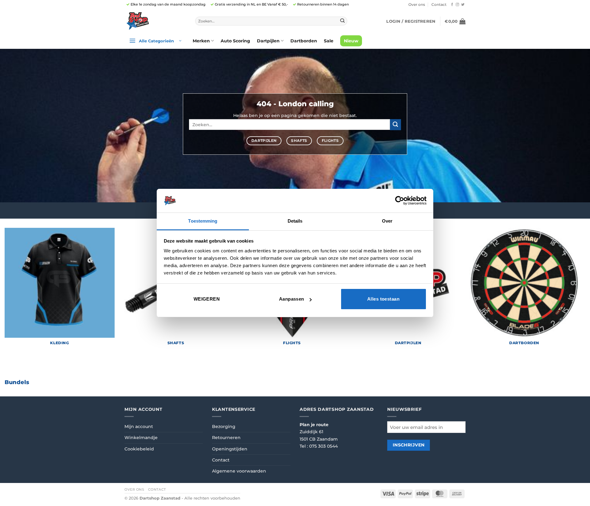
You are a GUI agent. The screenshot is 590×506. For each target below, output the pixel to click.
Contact (438, 4)
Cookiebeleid (139, 449)
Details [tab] (295, 221)
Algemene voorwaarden (239, 471)
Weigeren (207, 299)
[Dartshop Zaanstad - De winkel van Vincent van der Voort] (155, 21)
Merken (201, 41)
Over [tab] (387, 221)
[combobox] (271, 21)
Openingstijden (229, 449)
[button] (410, 21)
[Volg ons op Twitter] (463, 4)
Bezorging (223, 426)
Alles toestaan (383, 299)
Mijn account (138, 426)
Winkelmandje (141, 437)
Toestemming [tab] (202, 221)
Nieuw (351, 41)
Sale (328, 41)
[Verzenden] (342, 21)
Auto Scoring (235, 41)
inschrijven (409, 445)
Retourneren (226, 437)
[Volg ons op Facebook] (452, 4)
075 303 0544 (323, 446)
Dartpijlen (268, 41)
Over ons (416, 4)
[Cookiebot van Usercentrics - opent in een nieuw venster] (400, 200)
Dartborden (303, 41)
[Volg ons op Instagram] (457, 4)
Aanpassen (291, 299)
